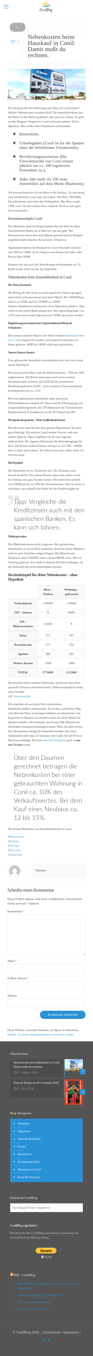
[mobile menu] (6, 7)
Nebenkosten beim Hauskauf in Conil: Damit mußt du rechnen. (49, 1286)
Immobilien (25, 1154)
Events (22, 1146)
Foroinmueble (22, 696)
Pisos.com (14, 850)
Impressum (71, 1332)
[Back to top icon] (80, 1346)
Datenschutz (52, 1332)
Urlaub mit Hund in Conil (33, 1309)
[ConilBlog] (46, 6)
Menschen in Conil (29, 1169)
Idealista (13, 841)
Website (12, 995)
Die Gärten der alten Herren (34, 1302)
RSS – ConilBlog (24, 1275)
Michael (41, 870)
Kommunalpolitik (29, 1161)
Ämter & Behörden (29, 1138)
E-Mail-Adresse (18, 978)
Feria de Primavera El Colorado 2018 (40, 1295)
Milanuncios (16, 836)
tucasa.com (15, 854)
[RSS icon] (49, 1340)
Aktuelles (23, 1123)
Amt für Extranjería (54, 740)
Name (12, 961)
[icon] (44, 1340)
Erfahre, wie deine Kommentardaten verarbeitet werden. (41, 1034)
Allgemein (24, 1131)
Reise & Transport (29, 1177)
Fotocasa (13, 845)
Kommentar (15, 911)
